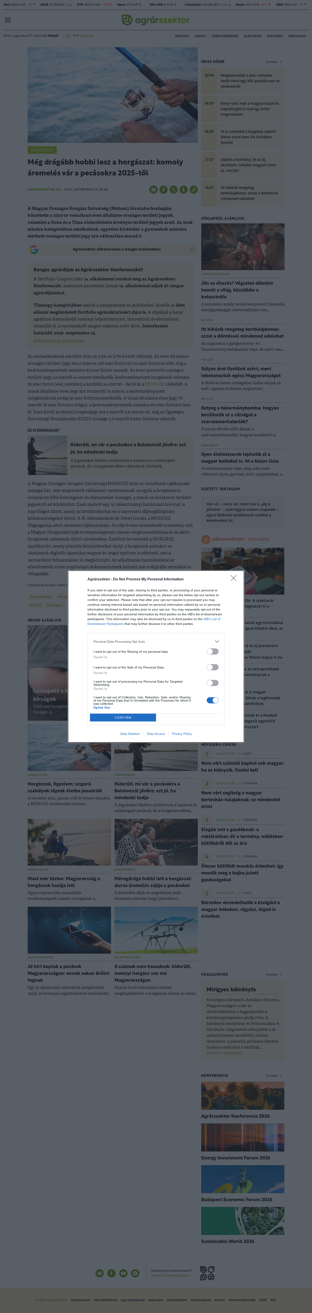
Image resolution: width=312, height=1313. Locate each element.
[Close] (235, 579)
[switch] (213, 651)
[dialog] (156, 656)
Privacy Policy (182, 734)
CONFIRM (123, 717)
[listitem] (156, 641)
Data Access (156, 734)
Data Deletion (130, 734)
